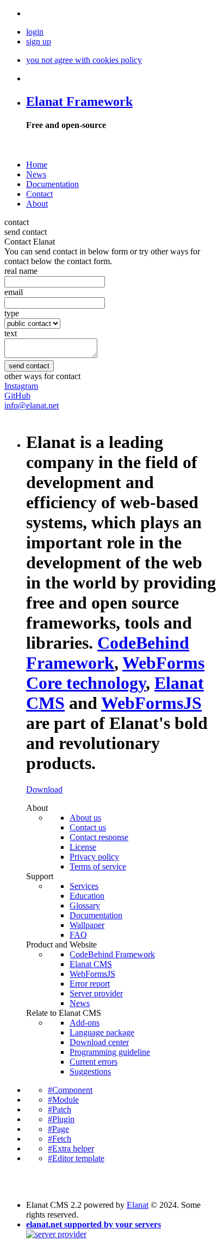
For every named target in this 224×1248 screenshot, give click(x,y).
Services (84, 886)
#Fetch (59, 1138)
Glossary (85, 905)
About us (85, 817)
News (36, 174)
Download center (99, 1042)
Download (44, 789)
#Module (63, 1099)
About (37, 203)
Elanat (137, 1204)
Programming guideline (110, 1052)
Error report (90, 983)
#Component (70, 1090)
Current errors (93, 1061)
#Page (58, 1129)
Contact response (99, 837)
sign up (38, 41)
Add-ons (84, 1022)
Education (87, 895)
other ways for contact (42, 376)
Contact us (88, 827)
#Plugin (61, 1119)
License (83, 847)
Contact (39, 194)
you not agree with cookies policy (84, 60)
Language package (102, 1032)
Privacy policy (94, 856)
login (34, 31)
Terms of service (98, 866)
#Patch (59, 1109)
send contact (25, 231)
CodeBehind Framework (112, 954)
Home (36, 164)
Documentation (52, 184)
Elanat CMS (91, 964)
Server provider (96, 993)
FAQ (78, 934)
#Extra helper (71, 1148)
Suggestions (90, 1071)
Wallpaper (87, 925)
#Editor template (76, 1158)
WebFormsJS (92, 973)
